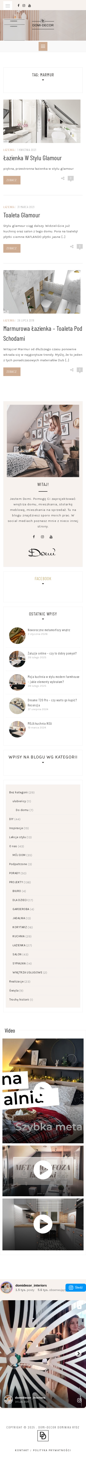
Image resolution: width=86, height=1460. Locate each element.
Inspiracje (16, 828)
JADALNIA (19, 918)
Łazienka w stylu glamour (32, 158)
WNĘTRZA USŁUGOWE (27, 972)
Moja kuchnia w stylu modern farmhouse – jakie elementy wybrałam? (54, 679)
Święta (14, 990)
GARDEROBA (21, 909)
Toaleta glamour (21, 215)
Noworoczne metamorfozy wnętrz (49, 630)
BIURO (17, 891)
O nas (13, 846)
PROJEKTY (16, 882)
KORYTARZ (20, 927)
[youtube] (51, 537)
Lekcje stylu (17, 837)
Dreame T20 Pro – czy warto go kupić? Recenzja (52, 702)
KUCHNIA (19, 936)
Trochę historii (19, 999)
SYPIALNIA (19, 963)
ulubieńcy (19, 801)
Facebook (43, 578)
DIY (11, 819)
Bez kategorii (18, 792)
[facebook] (34, 537)
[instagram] (42, 537)
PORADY (14, 873)
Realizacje (16, 981)
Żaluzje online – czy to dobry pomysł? (52, 653)
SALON (17, 954)
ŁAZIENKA (8, 150)
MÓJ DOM (19, 855)
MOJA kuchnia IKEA (40, 723)
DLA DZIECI (20, 900)
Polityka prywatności (52, 1450)
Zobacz (12, 180)
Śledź (79, 1287)
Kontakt (22, 1450)
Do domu (22, 810)
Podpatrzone (18, 864)
